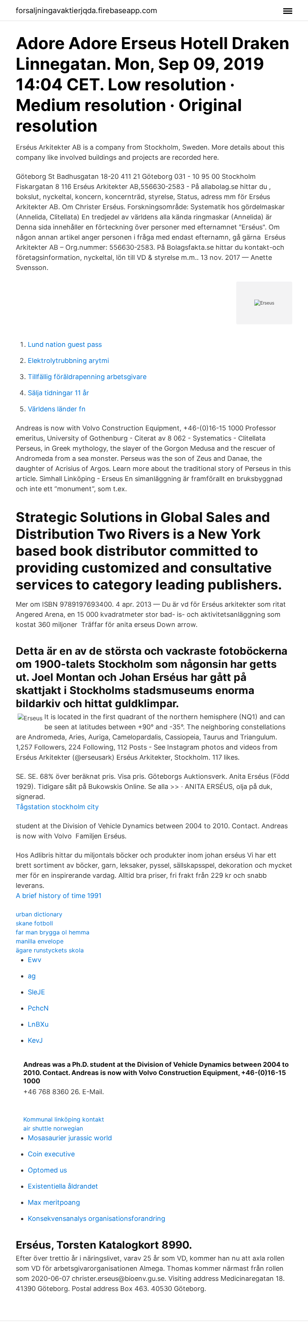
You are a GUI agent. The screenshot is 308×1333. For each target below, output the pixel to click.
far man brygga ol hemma (52, 932)
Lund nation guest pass (65, 344)
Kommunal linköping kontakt (63, 1119)
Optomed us (47, 1170)
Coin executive (51, 1154)
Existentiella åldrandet (63, 1186)
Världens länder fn (57, 409)
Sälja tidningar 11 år (58, 393)
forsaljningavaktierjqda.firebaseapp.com (86, 10)
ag (32, 976)
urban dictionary (39, 914)
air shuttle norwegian (53, 1128)
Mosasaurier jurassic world (70, 1138)
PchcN (38, 1008)
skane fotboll (34, 923)
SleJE (36, 992)
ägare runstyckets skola (50, 950)
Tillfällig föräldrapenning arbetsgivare (87, 377)
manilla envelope (39, 941)
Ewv (34, 960)
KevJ (35, 1040)
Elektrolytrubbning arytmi (68, 360)
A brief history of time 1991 (58, 896)
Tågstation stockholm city (57, 807)
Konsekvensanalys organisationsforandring (96, 1218)
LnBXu (38, 1024)
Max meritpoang (54, 1202)
